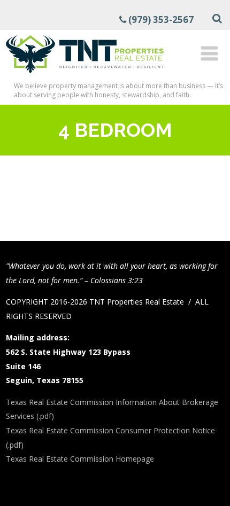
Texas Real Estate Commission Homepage (80, 459)
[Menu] (209, 53)
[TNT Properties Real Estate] (85, 74)
